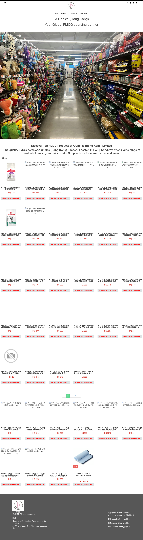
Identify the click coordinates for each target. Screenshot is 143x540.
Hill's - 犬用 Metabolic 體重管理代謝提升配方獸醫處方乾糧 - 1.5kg (84, 428)
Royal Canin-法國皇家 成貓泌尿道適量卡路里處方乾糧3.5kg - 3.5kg (35, 280)
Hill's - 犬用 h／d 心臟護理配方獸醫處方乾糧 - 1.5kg (132, 428)
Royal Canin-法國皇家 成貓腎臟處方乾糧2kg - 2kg (132, 234)
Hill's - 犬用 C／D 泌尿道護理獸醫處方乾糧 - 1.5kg (35, 475)
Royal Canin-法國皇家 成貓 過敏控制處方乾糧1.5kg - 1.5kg (84, 280)
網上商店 (64, 13)
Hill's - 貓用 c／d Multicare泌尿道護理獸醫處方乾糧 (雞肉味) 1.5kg (59, 475)
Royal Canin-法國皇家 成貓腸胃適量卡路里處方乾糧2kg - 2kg (59, 234)
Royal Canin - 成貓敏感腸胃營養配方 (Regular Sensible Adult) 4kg (11, 188)
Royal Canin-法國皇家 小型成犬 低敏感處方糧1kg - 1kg (84, 326)
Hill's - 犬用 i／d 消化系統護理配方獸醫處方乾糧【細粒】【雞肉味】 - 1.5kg (108, 428)
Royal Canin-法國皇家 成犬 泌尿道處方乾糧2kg (108, 326)
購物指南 (74, 13)
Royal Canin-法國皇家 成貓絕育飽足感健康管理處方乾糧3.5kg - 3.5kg (11, 280)
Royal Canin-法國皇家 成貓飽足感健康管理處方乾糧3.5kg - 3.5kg (11, 234)
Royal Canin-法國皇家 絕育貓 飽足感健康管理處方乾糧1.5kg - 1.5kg (59, 188)
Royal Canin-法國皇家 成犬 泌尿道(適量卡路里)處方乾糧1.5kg (132, 326)
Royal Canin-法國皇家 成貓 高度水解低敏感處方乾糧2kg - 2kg (132, 280)
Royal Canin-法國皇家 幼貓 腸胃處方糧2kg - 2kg (35, 326)
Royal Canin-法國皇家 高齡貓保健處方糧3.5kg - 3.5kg (83, 188)
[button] (2, 85)
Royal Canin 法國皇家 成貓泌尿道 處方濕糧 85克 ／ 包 (11, 372)
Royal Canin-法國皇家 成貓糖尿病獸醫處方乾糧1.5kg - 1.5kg (132, 188)
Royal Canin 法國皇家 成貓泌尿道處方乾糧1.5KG (35, 372)
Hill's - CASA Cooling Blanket (83, 475)
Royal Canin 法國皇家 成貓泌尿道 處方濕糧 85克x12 (35, 188)
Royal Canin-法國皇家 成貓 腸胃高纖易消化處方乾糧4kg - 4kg (108, 280)
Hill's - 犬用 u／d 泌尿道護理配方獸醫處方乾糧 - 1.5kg (59, 428)
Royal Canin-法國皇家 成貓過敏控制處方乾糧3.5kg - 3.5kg (35, 234)
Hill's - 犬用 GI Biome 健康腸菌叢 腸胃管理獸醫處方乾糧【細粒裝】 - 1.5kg (11, 475)
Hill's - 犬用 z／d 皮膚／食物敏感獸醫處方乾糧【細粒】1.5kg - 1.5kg (35, 428)
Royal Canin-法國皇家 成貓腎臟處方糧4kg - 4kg (108, 234)
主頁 (56, 13)
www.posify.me (132, 537)
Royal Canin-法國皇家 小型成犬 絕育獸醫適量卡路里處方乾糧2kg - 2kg (59, 326)
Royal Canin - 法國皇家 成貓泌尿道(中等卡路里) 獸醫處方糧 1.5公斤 (59, 372)
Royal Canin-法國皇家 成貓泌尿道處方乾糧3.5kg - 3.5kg (59, 280)
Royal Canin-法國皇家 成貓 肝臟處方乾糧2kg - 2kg (11, 326)
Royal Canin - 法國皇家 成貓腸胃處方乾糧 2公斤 (84, 372)
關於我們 (83, 13)
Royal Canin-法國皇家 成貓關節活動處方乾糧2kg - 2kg (108, 188)
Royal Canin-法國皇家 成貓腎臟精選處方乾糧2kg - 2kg (84, 234)
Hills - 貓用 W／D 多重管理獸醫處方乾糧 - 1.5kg (11, 428)
